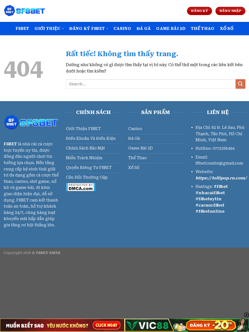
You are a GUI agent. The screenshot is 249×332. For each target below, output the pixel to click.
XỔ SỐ (227, 28)
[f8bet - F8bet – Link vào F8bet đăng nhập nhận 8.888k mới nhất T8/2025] (28, 11)
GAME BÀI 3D (171, 28)
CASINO (122, 28)
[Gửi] (240, 84)
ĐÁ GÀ (144, 28)
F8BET (22, 28)
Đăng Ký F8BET (87, 28)
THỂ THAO (202, 28)
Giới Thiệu (48, 28)
